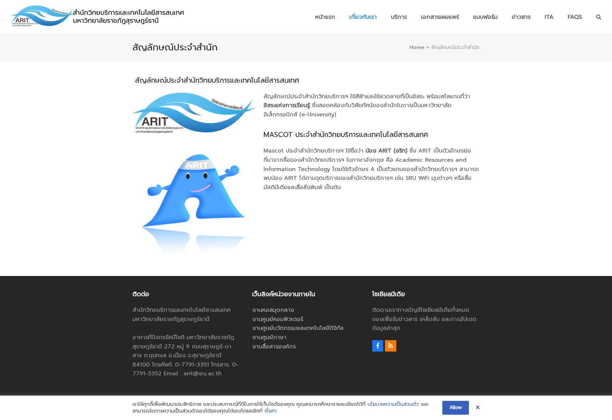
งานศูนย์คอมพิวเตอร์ (277, 319)
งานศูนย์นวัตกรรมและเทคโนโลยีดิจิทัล (298, 328)
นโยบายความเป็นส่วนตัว (393, 404)
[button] (599, 17)
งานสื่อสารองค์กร (274, 346)
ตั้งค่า (271, 411)
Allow (455, 407)
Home (416, 47)
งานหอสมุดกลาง (273, 310)
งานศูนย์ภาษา (269, 337)
